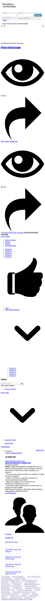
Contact (8, 249)
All (1, 447)
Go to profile (5, 236)
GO (22, 383)
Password (20, 12)
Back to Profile (10, 389)
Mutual (8, 447)
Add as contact (5, 141)
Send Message (14, 141)
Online (4, 447)
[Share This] (22, 139)
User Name (5, 12)
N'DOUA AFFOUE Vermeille (11, 47)
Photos (8, 251)
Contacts (8, 534)
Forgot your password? (24, 18)
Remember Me (7, 17)
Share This (41, 450)
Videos (8, 253)
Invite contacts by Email (7, 385)
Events (8, 257)
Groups (8, 255)
